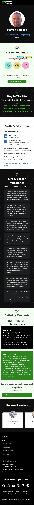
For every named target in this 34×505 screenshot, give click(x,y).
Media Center (6, 447)
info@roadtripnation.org (9, 461)
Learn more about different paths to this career (17, 164)
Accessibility (5, 454)
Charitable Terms (7, 451)
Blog (3, 440)
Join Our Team (6, 443)
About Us (5, 436)
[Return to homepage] (7, 2)
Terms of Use (18, 493)
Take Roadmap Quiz (15, 81)
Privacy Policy (10, 493)
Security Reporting (26, 493)
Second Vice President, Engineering (17, 35)
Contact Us (4, 493)
